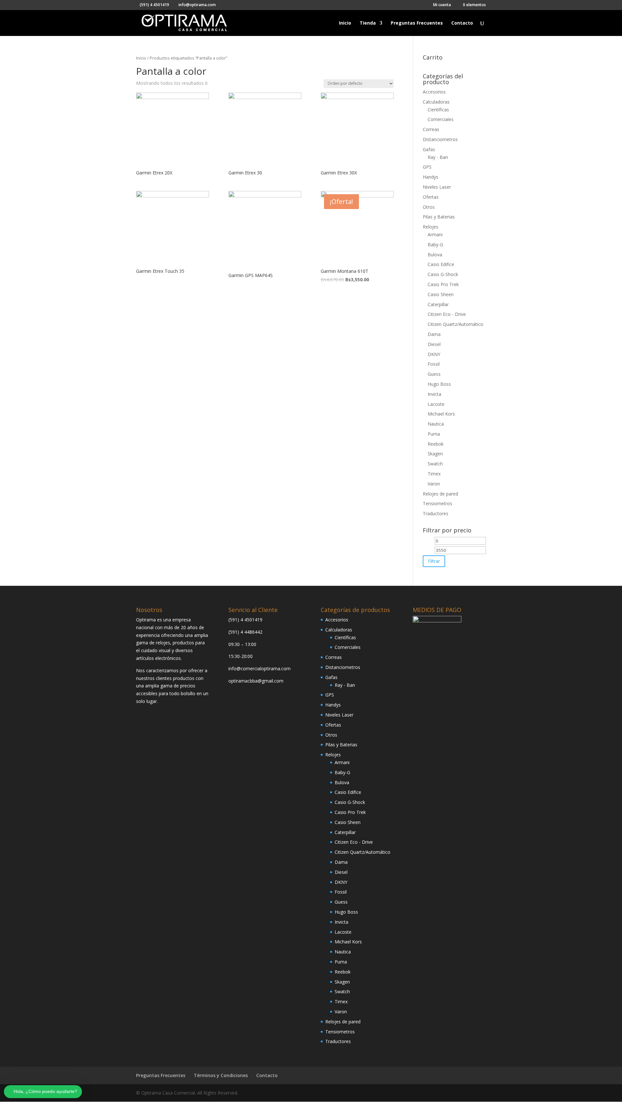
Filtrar (434, 561)
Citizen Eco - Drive (447, 314)
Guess (434, 374)
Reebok (435, 444)
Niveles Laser (437, 187)
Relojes (430, 227)
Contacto (462, 23)
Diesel (434, 344)
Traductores (435, 513)
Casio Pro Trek (443, 284)
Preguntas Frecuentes (417, 23)
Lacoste (436, 404)
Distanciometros (440, 139)
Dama (434, 334)
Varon (434, 484)
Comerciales (441, 119)
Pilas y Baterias (439, 217)
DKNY (434, 354)
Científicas (438, 109)
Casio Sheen (441, 294)
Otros (429, 207)
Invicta (434, 394)
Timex (434, 474)
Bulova (435, 254)
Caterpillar (438, 304)
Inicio (345, 23)
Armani (435, 234)
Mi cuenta (442, 5)
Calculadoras (436, 102)
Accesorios (434, 92)
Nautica (436, 424)
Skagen (435, 454)
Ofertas (431, 197)
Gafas (429, 149)
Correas (431, 129)
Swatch (435, 464)
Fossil (434, 364)
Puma (434, 434)
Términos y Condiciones (221, 1075)
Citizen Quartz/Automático (455, 324)
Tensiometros (437, 503)
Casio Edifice (441, 264)
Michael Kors (441, 414)
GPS (427, 167)
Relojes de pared (440, 494)
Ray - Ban (438, 157)
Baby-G (435, 244)
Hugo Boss (439, 384)
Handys (430, 177)
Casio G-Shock (443, 274)
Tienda (368, 23)
